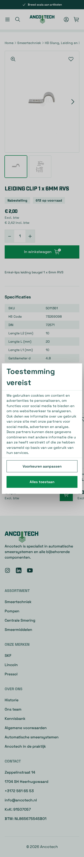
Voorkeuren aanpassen (42, 466)
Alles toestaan (42, 482)
